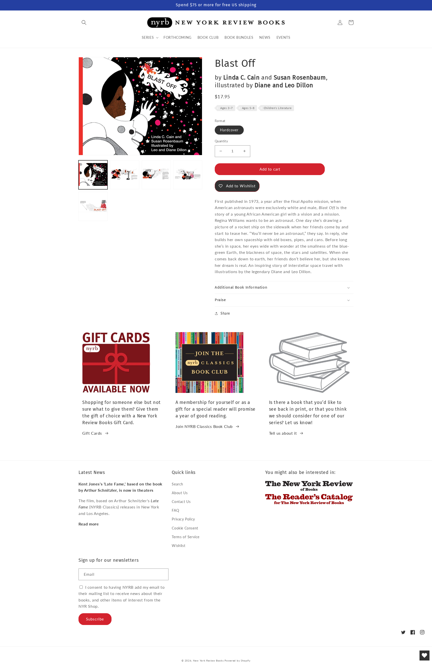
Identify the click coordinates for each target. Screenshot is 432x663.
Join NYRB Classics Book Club (204, 426)
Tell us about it (283, 433)
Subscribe (95, 619)
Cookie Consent (185, 528)
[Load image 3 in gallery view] (156, 174)
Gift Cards (92, 433)
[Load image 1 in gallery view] (93, 174)
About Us (180, 493)
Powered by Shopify (237, 660)
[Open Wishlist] (425, 655)
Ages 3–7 (226, 108)
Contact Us (181, 501)
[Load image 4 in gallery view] (187, 174)
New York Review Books (208, 660)
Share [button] (225, 313)
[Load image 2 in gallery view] (124, 174)
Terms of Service (186, 537)
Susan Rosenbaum (300, 77)
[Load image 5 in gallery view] (93, 206)
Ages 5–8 (248, 108)
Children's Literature (278, 108)
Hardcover (229, 130)
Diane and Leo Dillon (283, 85)
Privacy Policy (183, 519)
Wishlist (178, 545)
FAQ (175, 510)
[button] (84, 22)
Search (177, 484)
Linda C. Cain (241, 77)
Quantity (221, 141)
